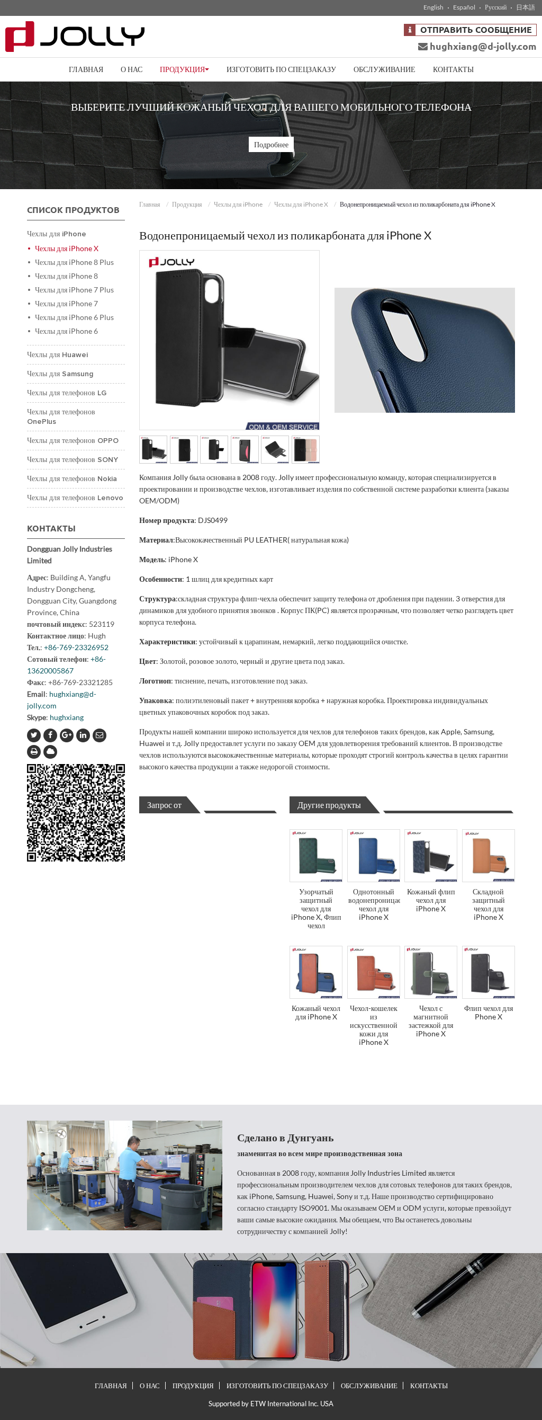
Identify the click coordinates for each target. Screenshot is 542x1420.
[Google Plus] (67, 735)
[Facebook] (50, 735)
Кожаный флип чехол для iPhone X (431, 900)
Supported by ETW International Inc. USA (271, 1403)
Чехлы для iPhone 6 (66, 330)
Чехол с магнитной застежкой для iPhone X (431, 1021)
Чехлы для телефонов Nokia (72, 479)
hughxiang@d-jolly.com (482, 46)
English (433, 7)
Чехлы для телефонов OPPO (73, 441)
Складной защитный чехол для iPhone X (488, 904)
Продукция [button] (182, 69)
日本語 (525, 7)
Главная (86, 69)
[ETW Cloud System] (50, 752)
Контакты (453, 69)
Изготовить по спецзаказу (281, 69)
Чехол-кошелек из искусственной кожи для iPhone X (374, 1025)
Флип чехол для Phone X (488, 1012)
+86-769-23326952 (76, 647)
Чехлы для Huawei (57, 355)
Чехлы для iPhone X (301, 204)
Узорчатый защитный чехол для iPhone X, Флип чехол (316, 908)
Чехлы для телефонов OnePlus (61, 417)
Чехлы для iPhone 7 (66, 303)
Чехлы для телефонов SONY (72, 460)
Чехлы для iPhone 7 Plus (74, 289)
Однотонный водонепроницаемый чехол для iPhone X (374, 904)
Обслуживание (384, 69)
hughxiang (67, 717)
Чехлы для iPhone (238, 204)
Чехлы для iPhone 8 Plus (74, 262)
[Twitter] (34, 735)
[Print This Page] (34, 752)
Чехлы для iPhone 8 (66, 275)
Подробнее (271, 144)
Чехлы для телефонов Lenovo (75, 498)
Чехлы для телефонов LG (66, 393)
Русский (496, 7)
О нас (131, 69)
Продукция (187, 204)
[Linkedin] (83, 735)
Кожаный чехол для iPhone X (316, 1012)
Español (464, 7)
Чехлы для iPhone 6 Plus (74, 317)
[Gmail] (99, 735)
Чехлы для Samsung (60, 374)
